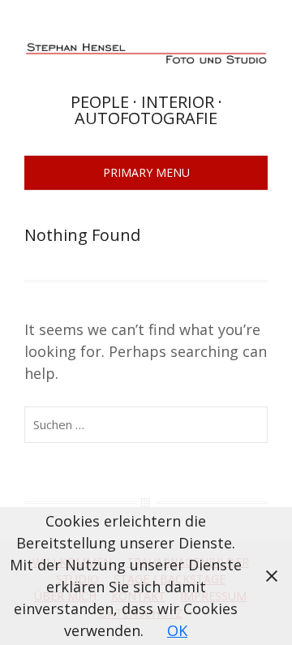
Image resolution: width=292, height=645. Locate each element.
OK (177, 630)
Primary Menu (146, 172)
